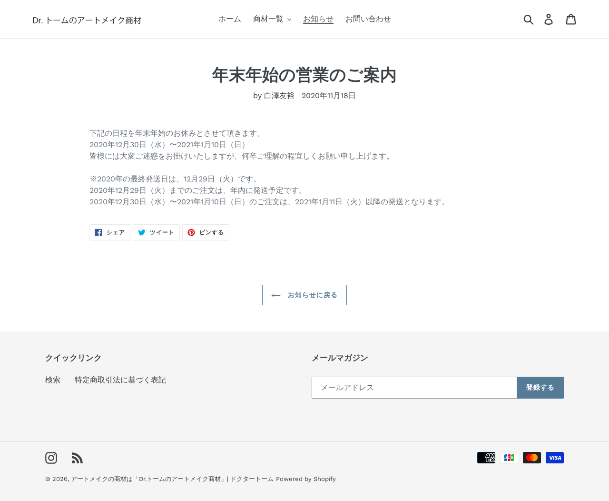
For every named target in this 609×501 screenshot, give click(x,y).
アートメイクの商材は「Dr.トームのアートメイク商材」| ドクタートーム (172, 478)
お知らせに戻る (311, 295)
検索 (52, 379)
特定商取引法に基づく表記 (120, 379)
